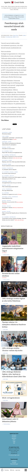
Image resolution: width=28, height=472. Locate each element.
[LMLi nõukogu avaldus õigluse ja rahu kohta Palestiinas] (14, 296)
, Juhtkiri (8, 147)
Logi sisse (17, 470)
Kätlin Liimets (6, 254)
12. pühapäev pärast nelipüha (9, 169)
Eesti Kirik (19, 2)
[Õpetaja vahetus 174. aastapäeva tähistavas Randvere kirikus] (14, 320)
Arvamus (4, 147)
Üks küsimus (5, 160)
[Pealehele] (12, 3)
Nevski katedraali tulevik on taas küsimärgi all (13, 165)
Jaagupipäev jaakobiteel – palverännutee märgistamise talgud (12, 248)
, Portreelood (12, 154)
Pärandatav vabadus (7, 207)
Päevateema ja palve (6, 196)
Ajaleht (7, 2)
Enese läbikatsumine (7, 198)
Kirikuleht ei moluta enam (8, 148)
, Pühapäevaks (10, 168)
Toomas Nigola (6, 424)
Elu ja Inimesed (5, 151)
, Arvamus (8, 200)
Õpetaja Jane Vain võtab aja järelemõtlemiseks (14, 161)
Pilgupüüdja (5, 132)
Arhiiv (14, 439)
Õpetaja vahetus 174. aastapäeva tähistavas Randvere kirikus (14, 324)
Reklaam (14, 438)
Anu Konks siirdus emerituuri (9, 173)
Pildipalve (4, 168)
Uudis (24, 35)
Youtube (14, 462)
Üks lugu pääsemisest (7, 190)
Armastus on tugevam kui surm (10, 194)
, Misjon (11, 151)
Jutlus (3, 189)
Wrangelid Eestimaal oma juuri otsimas (11, 182)
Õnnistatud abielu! (6, 133)
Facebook (14, 460)
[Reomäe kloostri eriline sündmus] (14, 271)
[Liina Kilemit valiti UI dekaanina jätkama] (14, 417)
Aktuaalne (4, 164)
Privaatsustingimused (14, 455)
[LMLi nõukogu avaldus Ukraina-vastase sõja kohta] (14, 346)
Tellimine (12, 470)
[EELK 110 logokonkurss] (14, 396)
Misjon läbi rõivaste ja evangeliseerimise (12, 152)
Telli (14, 443)
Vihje (14, 441)
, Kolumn (8, 211)
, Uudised (10, 132)
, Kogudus (11, 171)
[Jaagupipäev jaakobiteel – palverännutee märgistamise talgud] (14, 244)
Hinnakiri (14, 436)
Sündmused (4, 141)
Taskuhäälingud (14, 464)
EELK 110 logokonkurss (11, 398)
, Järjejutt (11, 175)
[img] (25, 470)
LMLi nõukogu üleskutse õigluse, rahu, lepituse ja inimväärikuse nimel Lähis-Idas (14, 374)
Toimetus (14, 435)
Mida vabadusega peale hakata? (10, 186)
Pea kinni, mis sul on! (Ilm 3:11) (9, 202)
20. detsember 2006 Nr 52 (11, 37)
